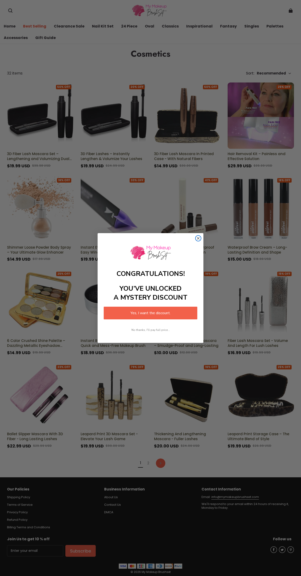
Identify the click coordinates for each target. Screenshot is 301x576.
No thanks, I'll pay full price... (150, 330)
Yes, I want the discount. (150, 313)
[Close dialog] (198, 238)
